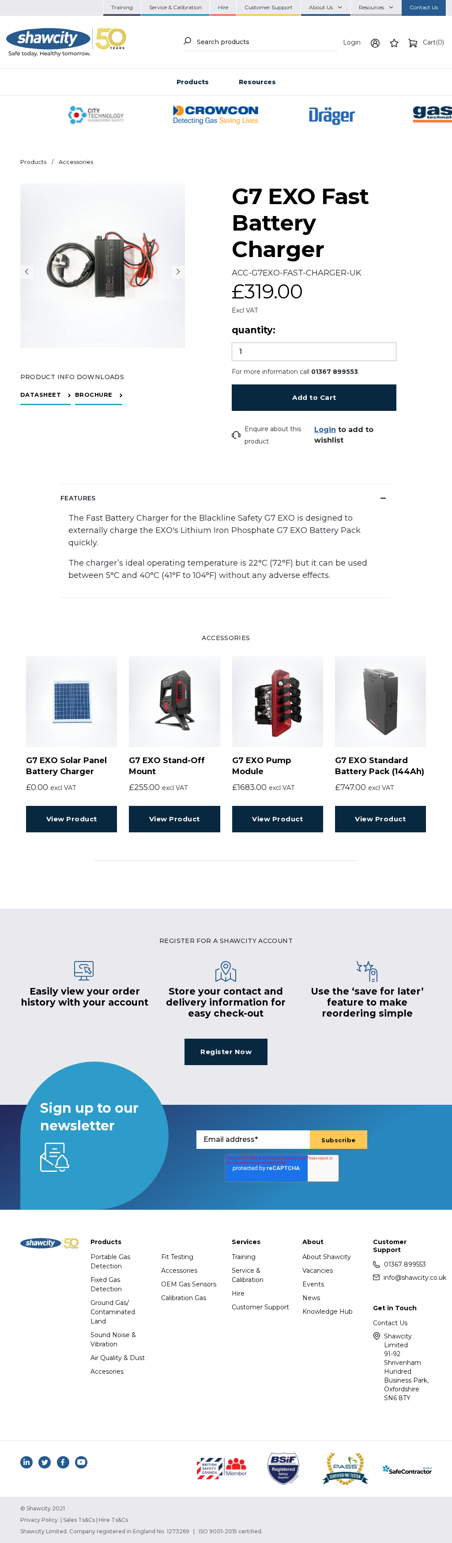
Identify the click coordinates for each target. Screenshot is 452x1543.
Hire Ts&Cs (113, 1520)
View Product (71, 819)
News (311, 1298)
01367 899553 (405, 1264)
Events (313, 1284)
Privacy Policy (39, 1520)
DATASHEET (40, 394)
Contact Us (390, 1323)
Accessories (76, 161)
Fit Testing (177, 1257)
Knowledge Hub (327, 1312)
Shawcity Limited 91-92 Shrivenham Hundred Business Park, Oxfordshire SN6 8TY (406, 1367)
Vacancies (317, 1271)
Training (244, 1257)
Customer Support (260, 1307)
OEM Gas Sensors (188, 1284)
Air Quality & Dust (117, 1358)
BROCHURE (94, 394)
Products (193, 82)
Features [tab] (78, 498)
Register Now (226, 1051)
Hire (238, 1293)
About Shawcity (326, 1257)
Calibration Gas (183, 1298)
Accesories (107, 1371)
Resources (257, 82)
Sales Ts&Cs (79, 1520)
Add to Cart (314, 397)
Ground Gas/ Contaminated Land (112, 1312)
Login (352, 42)
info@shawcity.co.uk (408, 1278)
